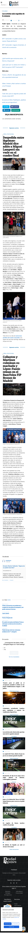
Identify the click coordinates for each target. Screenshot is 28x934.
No (5, 649)
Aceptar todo (11, 926)
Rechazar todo (8, 923)
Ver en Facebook (5, 580)
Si (4, 647)
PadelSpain (8, 560)
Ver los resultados (14, 657)
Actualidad (5, 11)
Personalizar (15, 923)
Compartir (11, 580)
